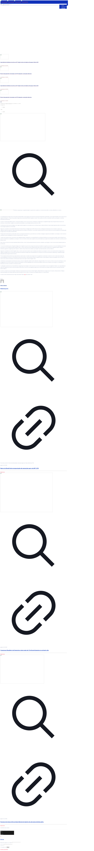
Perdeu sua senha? (4, 849)
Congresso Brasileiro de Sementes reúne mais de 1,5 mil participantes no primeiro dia (24, 650)
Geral (4, 107)
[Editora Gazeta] (14, 2)
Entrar (8, 847)
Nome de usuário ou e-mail (6, 842)
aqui (25, 274)
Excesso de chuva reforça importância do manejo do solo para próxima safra (22, 822)
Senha (2, 845)
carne (4, 111)
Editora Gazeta (9, 103)
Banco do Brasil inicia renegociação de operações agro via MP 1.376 (19, 468)
